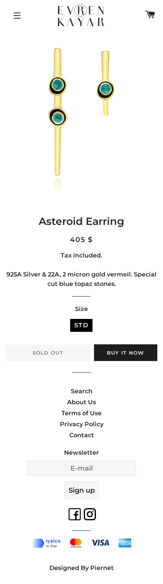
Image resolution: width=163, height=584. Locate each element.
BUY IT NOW (125, 353)
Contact (81, 435)
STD (81, 325)
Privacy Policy (81, 424)
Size (81, 308)
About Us (81, 402)
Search (81, 391)
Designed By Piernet (81, 567)
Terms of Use (81, 413)
